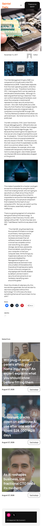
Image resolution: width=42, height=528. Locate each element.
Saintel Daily (6, 5)
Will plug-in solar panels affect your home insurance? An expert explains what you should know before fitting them (20, 371)
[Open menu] (21, 5)
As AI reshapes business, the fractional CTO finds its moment (19, 481)
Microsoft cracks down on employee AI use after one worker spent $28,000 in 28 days (20, 426)
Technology (34, 389)
